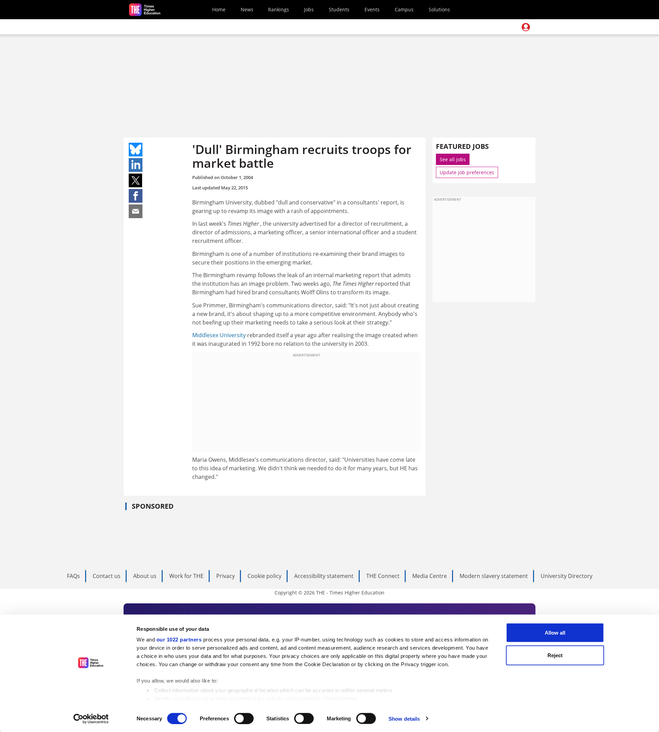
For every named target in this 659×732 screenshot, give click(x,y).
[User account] (525, 27)
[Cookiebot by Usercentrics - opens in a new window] (91, 718)
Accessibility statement (324, 576)
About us (145, 576)
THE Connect (383, 576)
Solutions (439, 9)
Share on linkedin (135, 165)
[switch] (244, 718)
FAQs (73, 576)
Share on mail (135, 211)
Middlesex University (219, 335)
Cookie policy (264, 576)
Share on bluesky (135, 149)
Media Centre (429, 576)
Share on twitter (135, 180)
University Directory (566, 576)
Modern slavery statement (494, 576)
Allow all (555, 633)
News (247, 9)
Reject (555, 655)
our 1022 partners (179, 639)
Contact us (106, 576)
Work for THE (186, 576)
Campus (404, 9)
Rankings (278, 9)
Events (372, 9)
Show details (404, 718)
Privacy (225, 576)
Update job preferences (467, 172)
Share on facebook (135, 196)
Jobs (309, 9)
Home (219, 9)
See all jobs (453, 159)
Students (339, 9)
